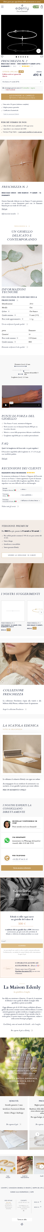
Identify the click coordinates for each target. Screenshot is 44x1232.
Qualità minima (8, 315)
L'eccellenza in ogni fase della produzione (19, 298)
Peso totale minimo (10, 338)
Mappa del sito (38, 1188)
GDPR (32, 1192)
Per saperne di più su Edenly (20, 1030)
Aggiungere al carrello (22, 97)
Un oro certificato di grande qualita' (13, 324)
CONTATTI (4, 1188)
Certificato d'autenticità (10, 110)
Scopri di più (22, 954)
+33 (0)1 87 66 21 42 (20, 859)
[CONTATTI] (37, 6)
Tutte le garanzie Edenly (11, 114)
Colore (4, 311)
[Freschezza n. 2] (22, 35)
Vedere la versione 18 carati (22, 555)
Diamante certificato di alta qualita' (13, 347)
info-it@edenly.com (23, 1205)
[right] (38, 51)
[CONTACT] (23, 1211)
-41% (21, 72)
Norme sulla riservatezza (19, 1192)
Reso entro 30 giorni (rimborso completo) (16, 104)
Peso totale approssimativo (11, 319)
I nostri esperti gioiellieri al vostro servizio (30, 132)
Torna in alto (22, 1219)
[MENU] (3, 7)
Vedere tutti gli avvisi (9, 506)
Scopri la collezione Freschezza (13, 709)
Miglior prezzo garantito (11, 107)
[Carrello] (41, 6)
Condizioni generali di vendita (20, 1188)
